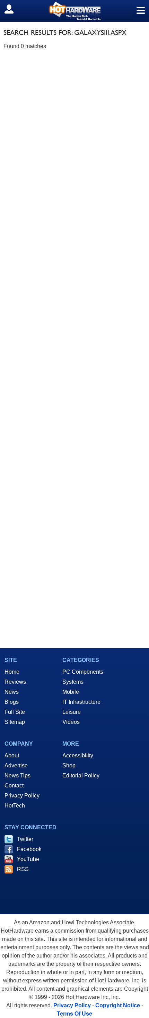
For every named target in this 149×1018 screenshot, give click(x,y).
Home (12, 672)
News (12, 692)
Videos (71, 722)
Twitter (25, 839)
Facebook (29, 849)
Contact (14, 785)
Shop (69, 765)
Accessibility (77, 755)
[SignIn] (13, 9)
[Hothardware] (74, 11)
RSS (23, 869)
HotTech (15, 806)
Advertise (16, 765)
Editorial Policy (80, 775)
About (12, 755)
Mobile (70, 692)
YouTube (28, 859)
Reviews (15, 682)
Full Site (15, 712)
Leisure (71, 712)
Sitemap (15, 722)
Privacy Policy (22, 795)
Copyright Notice (117, 1005)
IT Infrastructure (81, 702)
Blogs (12, 702)
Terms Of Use (74, 1014)
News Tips (17, 775)
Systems (73, 682)
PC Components (82, 672)
